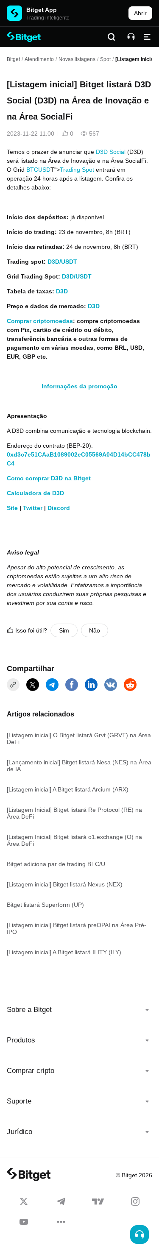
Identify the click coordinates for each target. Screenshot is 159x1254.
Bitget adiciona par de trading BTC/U (56, 864)
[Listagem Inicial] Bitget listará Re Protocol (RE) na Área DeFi (74, 813)
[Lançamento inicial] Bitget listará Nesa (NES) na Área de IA (79, 765)
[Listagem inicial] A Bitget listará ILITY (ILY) (64, 952)
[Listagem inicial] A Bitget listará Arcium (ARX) (67, 789)
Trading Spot (77, 169)
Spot (105, 59)
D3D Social (111, 151)
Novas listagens (77, 59)
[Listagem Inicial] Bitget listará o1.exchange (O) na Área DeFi (74, 840)
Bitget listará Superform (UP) (45, 904)
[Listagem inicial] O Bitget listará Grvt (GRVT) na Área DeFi (79, 738)
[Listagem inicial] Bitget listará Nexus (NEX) (65, 884)
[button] (79, 1010)
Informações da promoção (79, 386)
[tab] (79, 1010)
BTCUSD (38, 169)
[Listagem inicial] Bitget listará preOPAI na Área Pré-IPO (76, 928)
